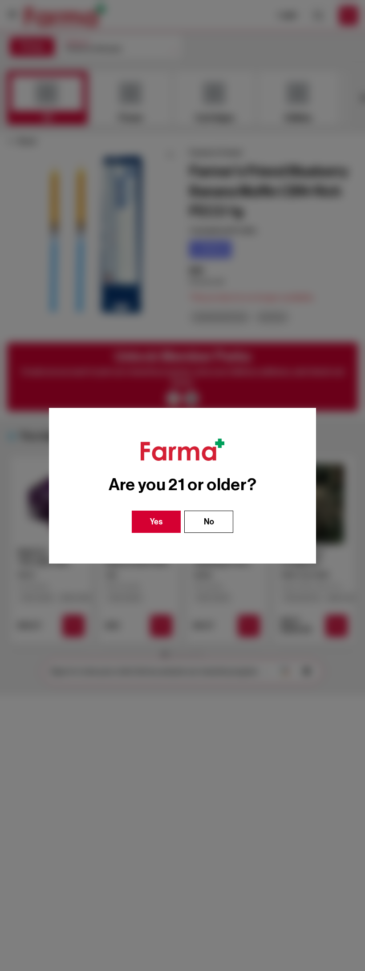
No (209, 522)
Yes (156, 522)
